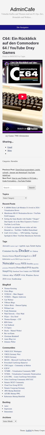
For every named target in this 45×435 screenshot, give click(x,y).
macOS (13, 259)
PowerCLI (12, 268)
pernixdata (5, 268)
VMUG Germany (10, 357)
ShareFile (35, 267)
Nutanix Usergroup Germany (14, 388)
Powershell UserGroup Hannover (16, 362)
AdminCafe (22, 9)
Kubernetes (6, 259)
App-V (17, 246)
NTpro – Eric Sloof (11, 316)
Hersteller (14, 161)
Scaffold (29, 430)
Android (12, 246)
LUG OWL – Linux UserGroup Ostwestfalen (20, 376)
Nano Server (27, 259)
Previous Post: (21, 172)
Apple (28, 246)
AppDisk (22, 246)
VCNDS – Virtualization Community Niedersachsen (22, 374)
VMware (5, 275)
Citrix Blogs (8, 291)
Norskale (17, 264)
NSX (23, 263)
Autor (6, 406)
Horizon (11, 256)
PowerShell (21, 267)
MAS (17, 259)
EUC (31, 251)
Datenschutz (8, 411)
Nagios (21, 259)
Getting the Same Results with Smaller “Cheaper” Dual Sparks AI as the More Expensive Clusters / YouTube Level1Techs (21, 222)
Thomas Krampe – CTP (12, 319)
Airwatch (6, 245)
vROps (11, 275)
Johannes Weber (10, 342)
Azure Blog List (10, 339)
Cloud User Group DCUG (13, 385)
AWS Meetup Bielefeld (12, 391)
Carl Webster (8, 299)
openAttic (36, 264)
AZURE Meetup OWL (12, 393)
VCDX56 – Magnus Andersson (15, 297)
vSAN (17, 275)
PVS (29, 267)
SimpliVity (7, 271)
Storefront (16, 271)
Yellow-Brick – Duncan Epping (15, 305)
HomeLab (5, 256)
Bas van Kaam (9, 333)
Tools (21, 271)
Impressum (8, 408)
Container (6, 250)
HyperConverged (21, 255)
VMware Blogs (9, 302)
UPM (30, 271)
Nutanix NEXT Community (14, 382)
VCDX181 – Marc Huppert (13, 294)
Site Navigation (22, 27)
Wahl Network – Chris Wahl (14, 313)
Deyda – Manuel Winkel (13, 330)
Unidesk (25, 271)
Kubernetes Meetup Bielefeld (14, 396)
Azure (33, 245)
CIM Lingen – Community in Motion (17, 365)
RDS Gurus (8, 322)
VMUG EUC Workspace (13, 351)
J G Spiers (8, 328)
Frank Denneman (10, 311)
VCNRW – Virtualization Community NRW (19, 371)
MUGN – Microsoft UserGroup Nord (17, 360)
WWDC (9, 279)
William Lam (9, 308)
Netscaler (8, 263)
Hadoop (35, 251)
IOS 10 (30, 256)
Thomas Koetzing (10, 288)
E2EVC (7, 368)
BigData (38, 246)
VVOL (23, 275)
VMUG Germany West (12, 354)
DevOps (15, 251)
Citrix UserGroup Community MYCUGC (18, 379)
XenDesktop (16, 279)
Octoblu (30, 263)
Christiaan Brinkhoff (11, 336)
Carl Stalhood (9, 325)
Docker (24, 250)
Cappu (23, 56)
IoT (34, 255)
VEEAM (35, 271)
